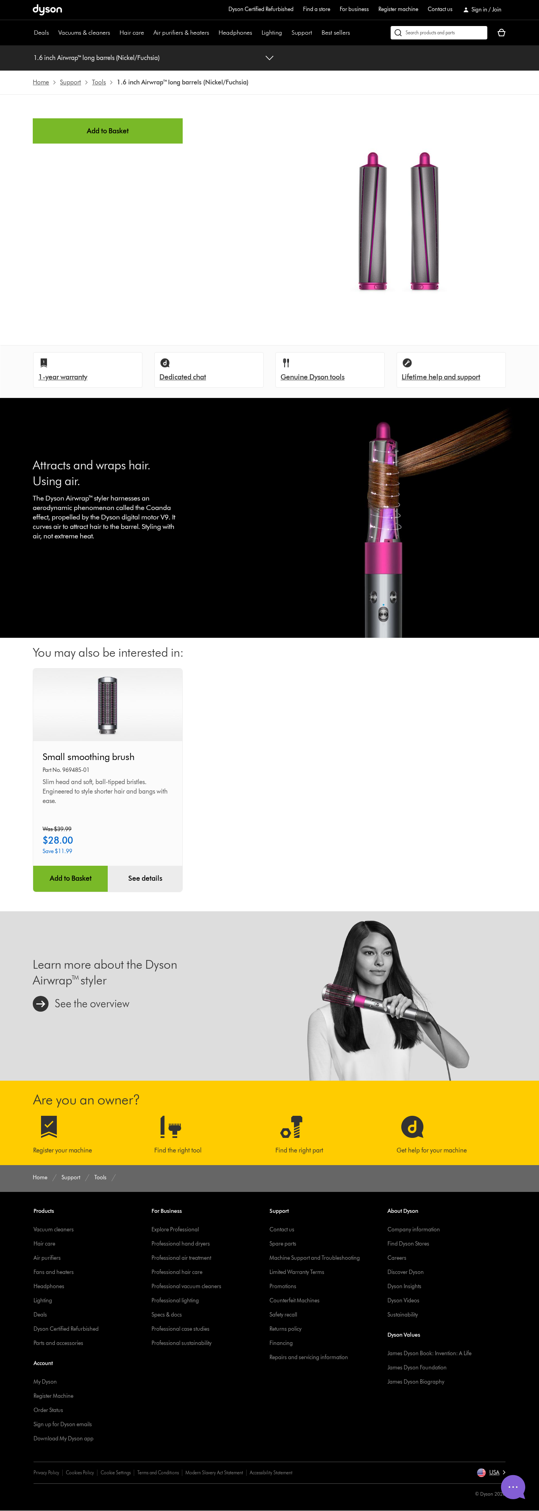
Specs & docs (167, 1314)
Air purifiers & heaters (181, 32)
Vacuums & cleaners (84, 32)
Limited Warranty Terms (297, 1272)
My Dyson (45, 1381)
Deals (41, 32)
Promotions (283, 1286)
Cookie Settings (116, 1473)
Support (302, 32)
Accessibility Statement (271, 1473)
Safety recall (283, 1314)
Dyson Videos (403, 1300)
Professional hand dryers (181, 1243)
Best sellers (336, 32)
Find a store (316, 9)
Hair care (132, 32)
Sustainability (402, 1314)
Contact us (440, 9)
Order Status (48, 1410)
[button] (491, 1472)
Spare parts (283, 1243)
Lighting (272, 32)
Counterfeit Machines (295, 1300)
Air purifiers (47, 1258)
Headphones (235, 32)
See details (145, 878)
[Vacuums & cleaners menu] (114, 33)
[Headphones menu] (256, 33)
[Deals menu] (53, 33)
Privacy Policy (46, 1473)
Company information (413, 1229)
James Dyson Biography (415, 1381)
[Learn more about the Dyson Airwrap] (269, 996)
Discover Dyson (405, 1272)
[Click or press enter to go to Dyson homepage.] (47, 9)
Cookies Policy (80, 1473)
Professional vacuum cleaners (186, 1286)
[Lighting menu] (286, 33)
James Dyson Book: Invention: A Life (429, 1353)
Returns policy (285, 1329)
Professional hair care (177, 1272)
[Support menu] (316, 33)
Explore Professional (175, 1229)
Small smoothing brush (89, 756)
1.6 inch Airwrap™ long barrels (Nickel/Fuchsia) (96, 58)
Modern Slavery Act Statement (214, 1473)
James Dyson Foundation (417, 1367)
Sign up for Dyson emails (63, 1424)
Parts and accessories (58, 1343)
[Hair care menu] (148, 33)
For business (354, 9)
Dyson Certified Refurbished (261, 9)
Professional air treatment (181, 1258)
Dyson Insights (404, 1286)
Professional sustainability (181, 1343)
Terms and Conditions (158, 1473)
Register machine (398, 9)
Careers (396, 1258)
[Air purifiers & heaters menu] (213, 33)
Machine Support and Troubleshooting (315, 1258)
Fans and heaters (54, 1272)
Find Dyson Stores (408, 1243)
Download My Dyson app (64, 1438)
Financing (281, 1343)
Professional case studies (181, 1329)
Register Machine (53, 1396)
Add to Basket (108, 131)
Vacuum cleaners (54, 1229)
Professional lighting (175, 1300)
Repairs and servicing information (309, 1357)
